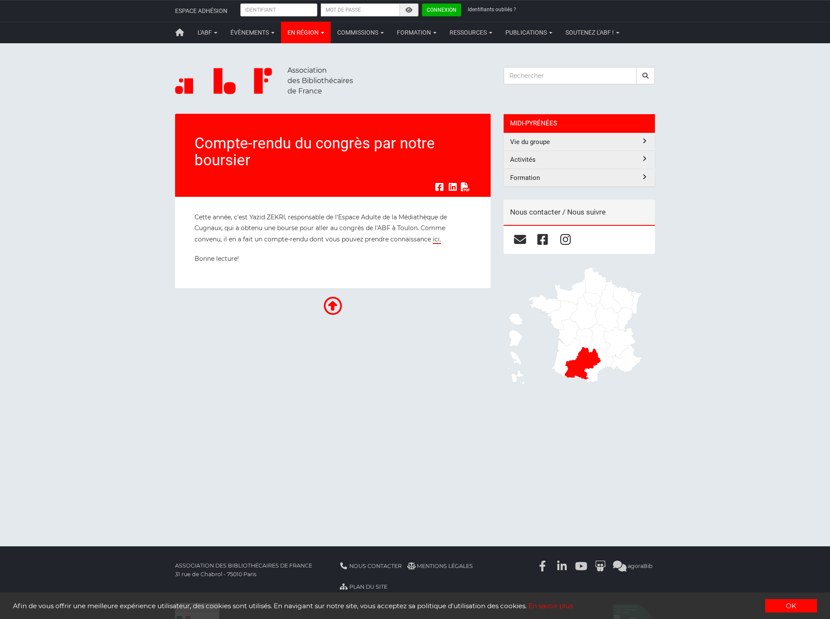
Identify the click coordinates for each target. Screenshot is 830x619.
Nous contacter (375, 566)
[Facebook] (543, 566)
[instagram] (565, 240)
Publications (526, 32)
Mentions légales (444, 566)
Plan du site (367, 587)
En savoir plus (550, 606)
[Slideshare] (600, 566)
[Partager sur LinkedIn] (452, 187)
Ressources (469, 32)
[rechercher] (645, 75)
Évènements (250, 32)
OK (791, 606)
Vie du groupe (530, 142)
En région (303, 32)
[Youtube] (581, 566)
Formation (414, 32)
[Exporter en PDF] (465, 187)
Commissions (358, 32)
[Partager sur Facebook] (439, 187)
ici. (437, 239)
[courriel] (519, 240)
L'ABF (205, 32)
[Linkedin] (562, 566)
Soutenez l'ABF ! (590, 32)
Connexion (441, 10)
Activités (523, 160)
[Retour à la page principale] (180, 32)
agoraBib (639, 566)
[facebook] (542, 240)
